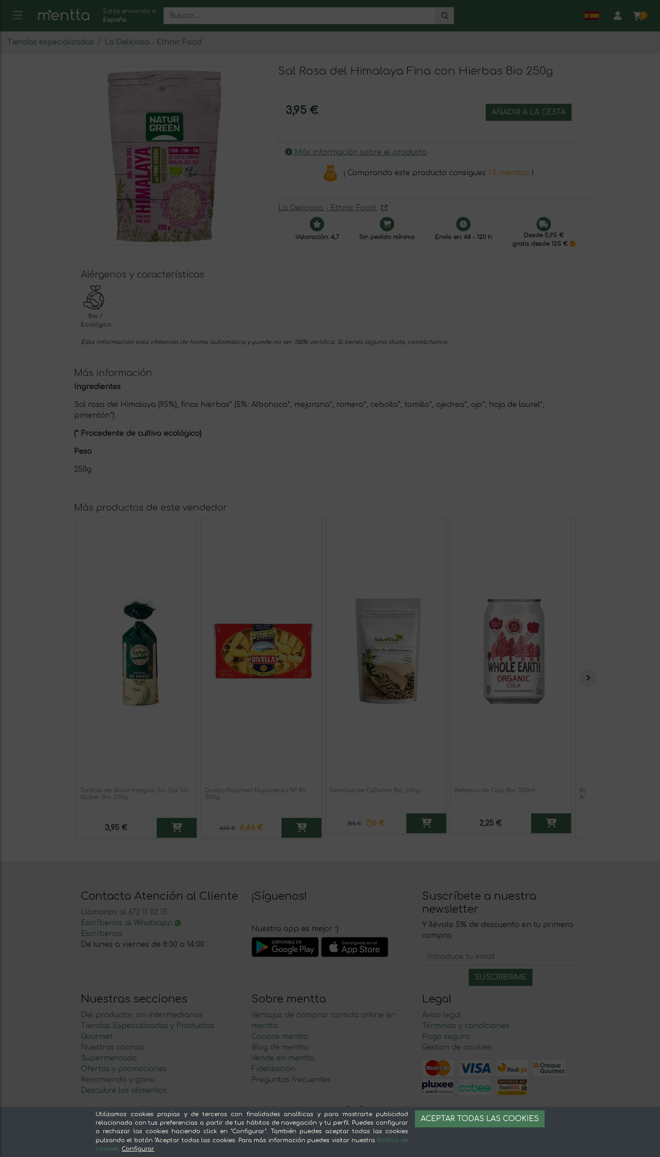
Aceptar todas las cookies (480, 1119)
